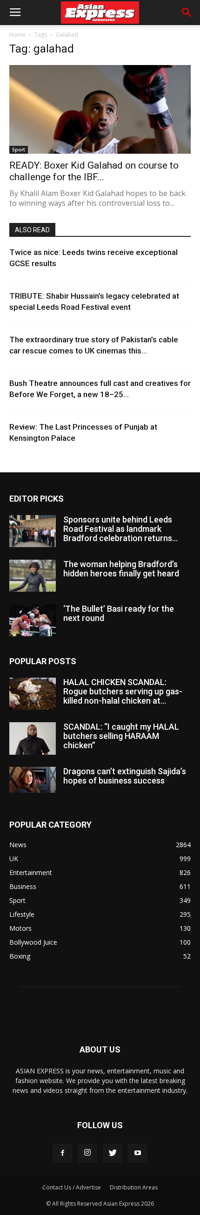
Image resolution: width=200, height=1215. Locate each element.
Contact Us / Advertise (71, 1187)
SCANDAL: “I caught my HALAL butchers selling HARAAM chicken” (121, 736)
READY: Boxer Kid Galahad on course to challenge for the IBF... (94, 171)
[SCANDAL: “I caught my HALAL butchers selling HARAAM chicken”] (32, 738)
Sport (18, 149)
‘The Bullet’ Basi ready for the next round (118, 613)
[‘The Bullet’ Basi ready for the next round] (32, 620)
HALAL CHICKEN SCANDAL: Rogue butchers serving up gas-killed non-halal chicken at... (122, 691)
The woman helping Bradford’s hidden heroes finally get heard (121, 568)
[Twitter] (112, 1153)
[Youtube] (137, 1153)
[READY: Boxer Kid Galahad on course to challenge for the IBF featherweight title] (100, 109)
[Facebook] (62, 1153)
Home (17, 35)
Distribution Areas (134, 1187)
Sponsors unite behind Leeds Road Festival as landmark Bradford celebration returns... (120, 529)
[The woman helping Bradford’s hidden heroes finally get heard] (32, 576)
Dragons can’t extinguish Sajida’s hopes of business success (124, 775)
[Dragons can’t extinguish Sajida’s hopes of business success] (32, 780)
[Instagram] (87, 1153)
